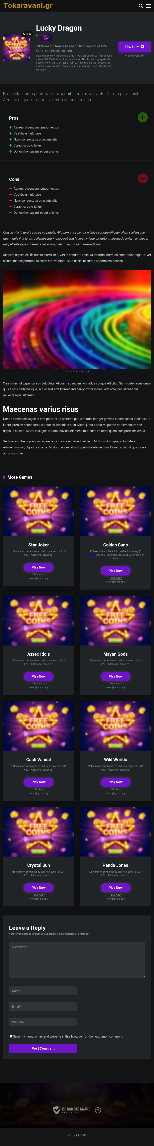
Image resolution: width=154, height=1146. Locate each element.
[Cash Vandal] (38, 750)
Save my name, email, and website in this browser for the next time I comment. (68, 1036)
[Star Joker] (38, 535)
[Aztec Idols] (38, 644)
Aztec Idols (38, 654)
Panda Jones (115, 865)
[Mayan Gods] (115, 644)
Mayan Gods (115, 654)
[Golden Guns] (115, 535)
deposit (91, 554)
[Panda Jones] (115, 856)
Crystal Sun (38, 865)
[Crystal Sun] (38, 856)
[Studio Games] (46, 37)
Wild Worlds (115, 759)
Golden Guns (115, 544)
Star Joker (38, 544)
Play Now (132, 47)
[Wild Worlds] (115, 750)
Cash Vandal (38, 759)
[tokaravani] (28, 5)
